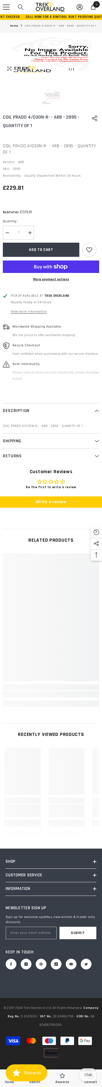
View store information (29, 311)
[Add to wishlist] (89, 250)
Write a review (51, 502)
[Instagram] (26, 964)
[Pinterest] (41, 964)
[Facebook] (11, 964)
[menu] (6, 7)
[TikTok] (56, 964)
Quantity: (10, 221)
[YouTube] (71, 964)
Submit (78, 933)
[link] (51, 694)
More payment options (51, 279)
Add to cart (41, 249)
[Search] (20, 7)
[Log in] (79, 7)
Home (14, 25)
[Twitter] (86, 964)
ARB (21, 162)
